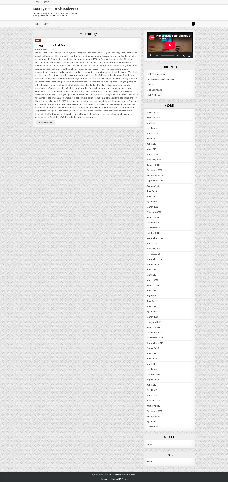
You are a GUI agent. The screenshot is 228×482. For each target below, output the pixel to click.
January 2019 (153, 165)
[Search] (193, 24)
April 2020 (152, 139)
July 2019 (151, 144)
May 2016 (151, 275)
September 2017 (155, 238)
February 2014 (154, 322)
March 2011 (152, 427)
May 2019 (151, 149)
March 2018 (152, 207)
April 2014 (152, 311)
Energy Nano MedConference (56, 8)
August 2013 (153, 348)
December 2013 (154, 332)
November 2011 (154, 416)
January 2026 (153, 118)
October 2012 (153, 374)
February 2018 (154, 212)
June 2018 (152, 191)
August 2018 (153, 186)
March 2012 (152, 395)
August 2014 (153, 296)
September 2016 (155, 259)
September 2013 (155, 343)
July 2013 (151, 353)
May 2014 (151, 306)
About (46, 2)
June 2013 (152, 359)
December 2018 (154, 170)
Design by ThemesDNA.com (114, 479)
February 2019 (154, 160)
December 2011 (154, 411)
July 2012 (151, 385)
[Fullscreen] (188, 55)
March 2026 (153, 112)
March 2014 (152, 317)
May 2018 (151, 196)
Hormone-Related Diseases (160, 79)
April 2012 (152, 390)
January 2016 (153, 285)
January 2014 (153, 327)
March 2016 (152, 280)
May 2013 (151, 364)
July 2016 (151, 269)
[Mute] (184, 55)
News (38, 40)
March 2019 (152, 154)
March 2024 (153, 133)
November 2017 (155, 228)
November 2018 (155, 175)
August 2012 (153, 379)
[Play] (150, 55)
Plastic (150, 84)
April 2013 (152, 369)
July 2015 (151, 291)
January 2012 (153, 406)
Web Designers (154, 90)
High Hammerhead (156, 74)
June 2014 (152, 301)
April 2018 (152, 201)
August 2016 (153, 264)
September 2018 (155, 180)
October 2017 (153, 233)
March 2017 (152, 243)
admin (37, 49)
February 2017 (154, 249)
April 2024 (152, 128)
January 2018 (153, 217)
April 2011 (152, 421)
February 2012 (154, 400)
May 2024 (151, 123)
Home (37, 2)
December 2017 (154, 222)
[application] (170, 45)
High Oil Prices (154, 95)
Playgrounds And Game (52, 45)
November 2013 (155, 338)
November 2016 (155, 254)
